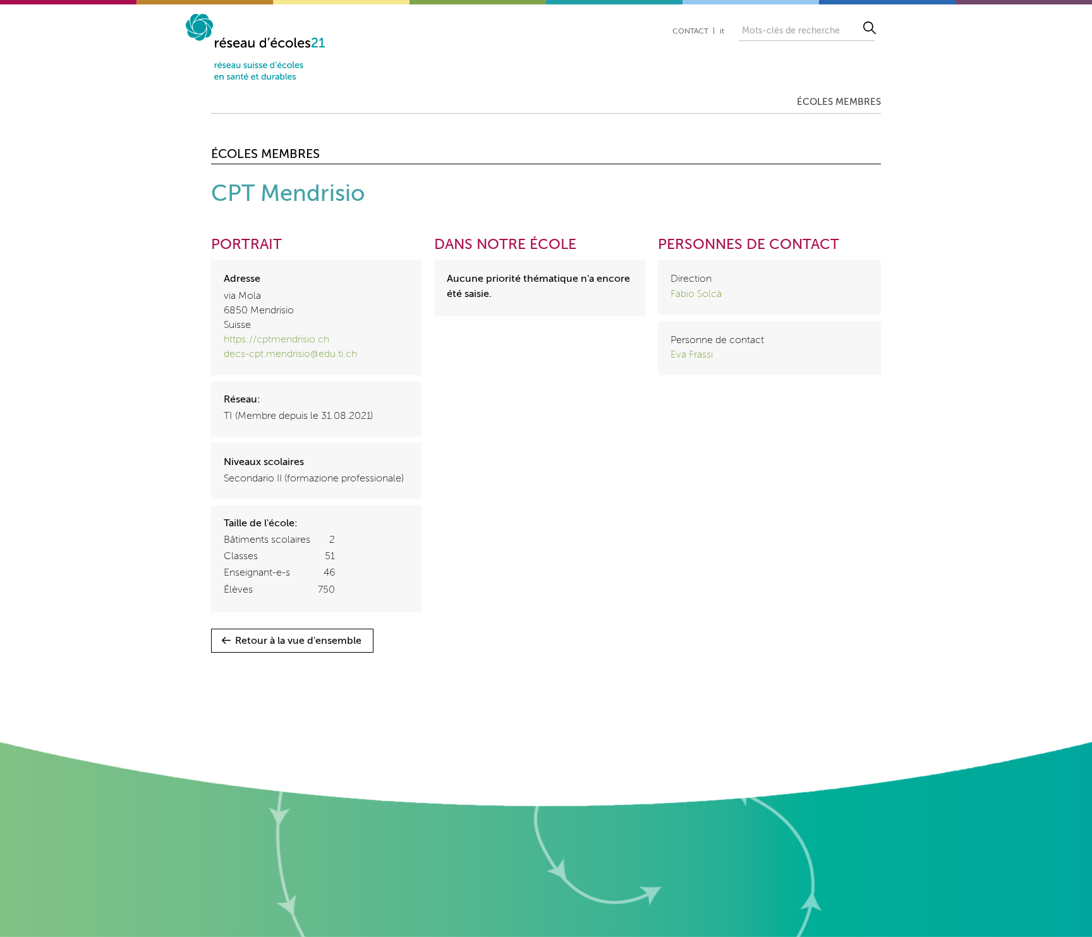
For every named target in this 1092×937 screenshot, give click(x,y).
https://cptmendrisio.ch (276, 340)
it (722, 31)
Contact (690, 31)
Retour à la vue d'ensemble (298, 641)
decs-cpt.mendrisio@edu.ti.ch (290, 354)
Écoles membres (839, 102)
